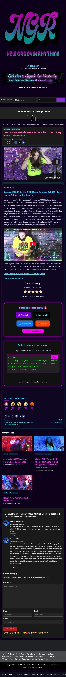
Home (4, 654)
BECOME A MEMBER (38, 87)
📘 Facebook (25, 323)
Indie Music (38, 454)
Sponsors (53, 656)
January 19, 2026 (48, 470)
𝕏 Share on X (41, 315)
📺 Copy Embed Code (33, 331)
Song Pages (50, 654)
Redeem (48, 674)
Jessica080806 (8, 139)
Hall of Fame (30, 656)
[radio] (25, 291)
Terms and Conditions (29, 659)
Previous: (18, 422)
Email (36, 611)
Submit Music (6, 656)
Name (5, 611)
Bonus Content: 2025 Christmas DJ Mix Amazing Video (24, 274)
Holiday (6, 454)
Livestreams (7, 129)
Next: (56, 421)
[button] (4, 142)
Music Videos (20, 654)
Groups (15, 656)
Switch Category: (6, 99)
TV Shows (11, 654)
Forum (42, 674)
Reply (13, 535)
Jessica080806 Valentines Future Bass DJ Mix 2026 (15, 460)
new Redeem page (21, 559)
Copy (55, 357)
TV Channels (17, 674)
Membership (57, 674)
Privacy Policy (43, 659)
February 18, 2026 (17, 464)
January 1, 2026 (16, 503)
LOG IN (22, 87)
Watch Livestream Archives (14, 278)
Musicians (34, 674)
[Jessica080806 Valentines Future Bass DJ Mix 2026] (17, 446)
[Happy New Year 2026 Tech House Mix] (17, 485)
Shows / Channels (16, 129)
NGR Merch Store (42, 656)
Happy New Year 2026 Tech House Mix (15, 499)
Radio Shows (31, 654)
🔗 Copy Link (23, 315)
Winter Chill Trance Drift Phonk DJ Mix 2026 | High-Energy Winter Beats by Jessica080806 (47, 463)
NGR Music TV (33, 65)
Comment (7, 583)
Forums (22, 656)
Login (9, 674)
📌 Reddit (42, 323)
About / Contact (15, 659)
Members (26, 674)
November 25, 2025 (18, 139)
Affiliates (5, 659)
